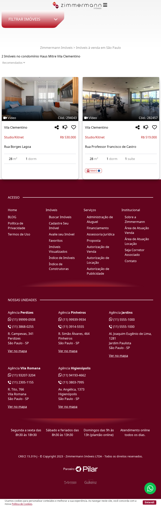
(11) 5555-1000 (124, 319)
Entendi (149, 502)
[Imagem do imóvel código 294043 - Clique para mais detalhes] (40, 99)
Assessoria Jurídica (100, 234)
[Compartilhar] (57, 127)
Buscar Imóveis (60, 217)
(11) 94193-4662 (74, 375)
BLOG (12, 217)
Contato (131, 261)
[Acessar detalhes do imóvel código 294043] (40, 166)
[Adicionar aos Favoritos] (73, 127)
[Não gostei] (65, 127)
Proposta (94, 240)
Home (12, 210)
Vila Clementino (15, 127)
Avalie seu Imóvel (61, 234)
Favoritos (56, 240)
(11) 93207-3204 (23, 375)
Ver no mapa (17, 351)
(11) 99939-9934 (74, 319)
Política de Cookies (22, 504)
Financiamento (98, 228)
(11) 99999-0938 (23, 319)
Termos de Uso (19, 234)
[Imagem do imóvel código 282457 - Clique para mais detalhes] (121, 99)
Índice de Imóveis (62, 258)
